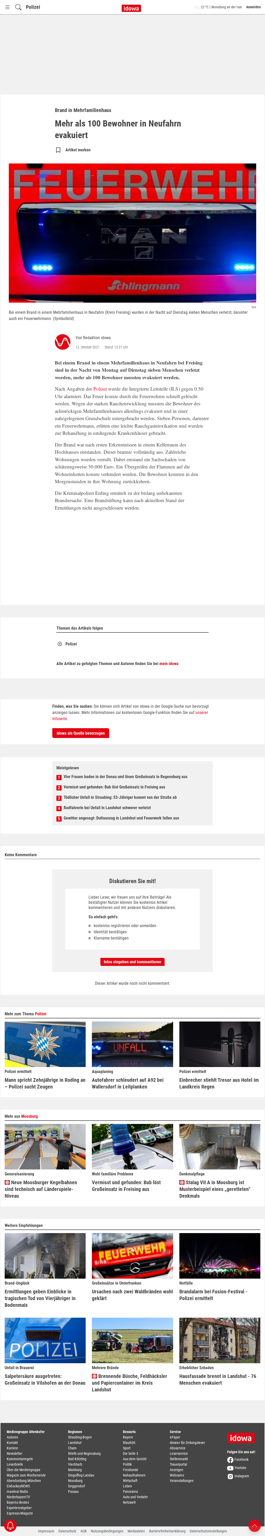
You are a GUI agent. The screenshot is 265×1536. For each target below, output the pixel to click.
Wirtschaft (130, 1481)
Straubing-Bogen (80, 1437)
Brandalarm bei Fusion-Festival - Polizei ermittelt (213, 1294)
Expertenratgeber (19, 1508)
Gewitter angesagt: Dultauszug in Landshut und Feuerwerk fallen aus (121, 818)
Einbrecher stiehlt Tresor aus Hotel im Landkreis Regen (219, 1083)
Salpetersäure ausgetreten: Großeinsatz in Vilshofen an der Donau (45, 1379)
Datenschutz (67, 1531)
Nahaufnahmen (134, 1475)
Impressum (46, 1531)
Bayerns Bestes (18, 1502)
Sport (126, 1448)
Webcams (177, 1475)
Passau (73, 1491)
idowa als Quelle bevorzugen (81, 733)
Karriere (12, 1448)
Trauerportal (178, 1464)
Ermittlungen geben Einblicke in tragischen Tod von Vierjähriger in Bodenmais (40, 1298)
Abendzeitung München (24, 1481)
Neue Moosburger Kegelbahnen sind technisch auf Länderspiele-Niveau (41, 1189)
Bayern (128, 1437)
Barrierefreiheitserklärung (167, 1531)
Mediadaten (136, 1531)
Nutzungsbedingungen (107, 1531)
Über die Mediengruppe (23, 1470)
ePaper (175, 1437)
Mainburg (75, 1470)
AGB (83, 1531)
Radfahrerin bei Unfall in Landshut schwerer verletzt (107, 807)
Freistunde (130, 1470)
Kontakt (12, 1443)
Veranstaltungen (182, 1481)
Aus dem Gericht (134, 1459)
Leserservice (179, 1453)
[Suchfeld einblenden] (18, 7)
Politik (127, 1464)
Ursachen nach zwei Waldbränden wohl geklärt (132, 1294)
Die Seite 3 (130, 1453)
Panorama (130, 1491)
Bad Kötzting (77, 1459)
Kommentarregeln (20, 1459)
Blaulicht (129, 1443)
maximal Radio (17, 1491)
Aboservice (178, 1448)
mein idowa (169, 663)
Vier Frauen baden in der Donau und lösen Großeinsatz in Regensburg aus (125, 776)
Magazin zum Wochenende (26, 1475)
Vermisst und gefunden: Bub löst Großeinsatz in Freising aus (114, 787)
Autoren (12, 1437)
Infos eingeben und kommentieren (132, 961)
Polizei (33, 7)
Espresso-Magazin (20, 1513)
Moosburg (29, 1116)
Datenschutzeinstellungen (208, 1531)
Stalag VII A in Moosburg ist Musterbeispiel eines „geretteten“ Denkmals (215, 1189)
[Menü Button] (7, 7)
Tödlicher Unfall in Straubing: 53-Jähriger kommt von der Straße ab (120, 797)
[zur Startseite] (242, 1436)
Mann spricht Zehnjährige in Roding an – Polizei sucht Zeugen (45, 1083)
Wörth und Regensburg (84, 1453)
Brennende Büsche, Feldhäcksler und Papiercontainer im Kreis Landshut (129, 1383)
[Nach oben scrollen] (254, 1525)
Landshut (75, 1443)
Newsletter (14, 1453)
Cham (72, 1448)
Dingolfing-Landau (81, 1475)
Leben (127, 1486)
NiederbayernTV (18, 1497)
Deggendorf (76, 1486)
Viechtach (75, 1464)
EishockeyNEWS (18, 1486)
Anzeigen (176, 1470)
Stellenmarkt (179, 1459)
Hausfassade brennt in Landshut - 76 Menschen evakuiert (217, 1379)
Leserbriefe (15, 1464)
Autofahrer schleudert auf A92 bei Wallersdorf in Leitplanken (128, 1083)
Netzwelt (129, 1502)
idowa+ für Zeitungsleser (187, 1443)
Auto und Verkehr (135, 1497)
